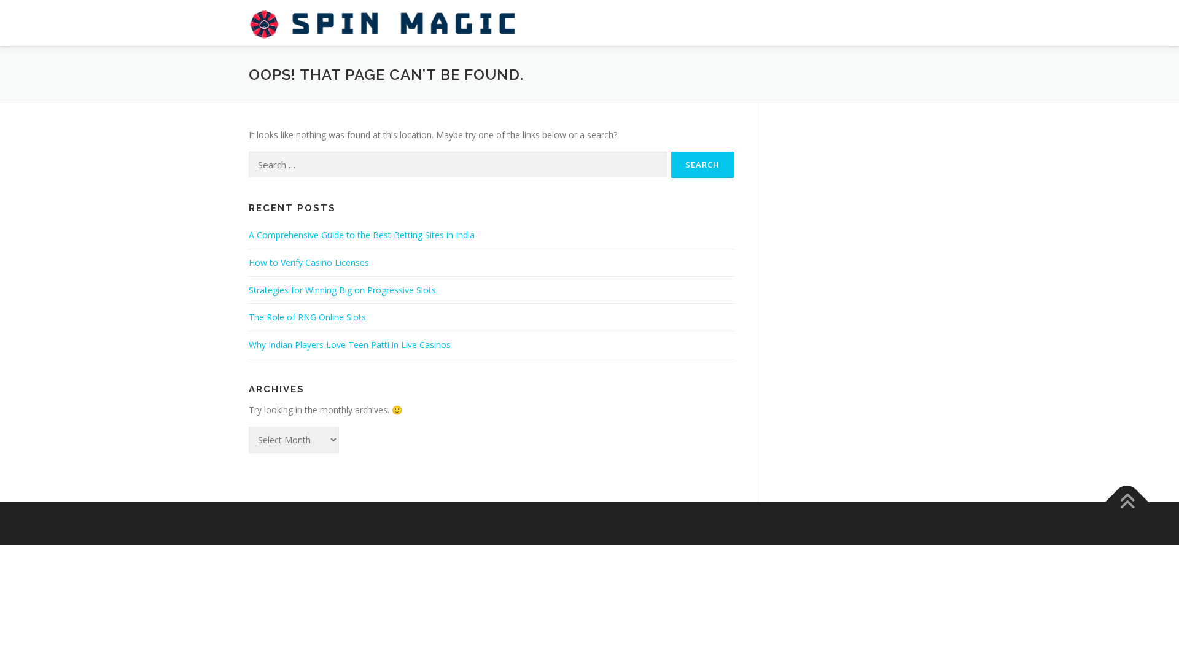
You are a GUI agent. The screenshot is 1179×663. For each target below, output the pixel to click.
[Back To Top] (1127, 502)
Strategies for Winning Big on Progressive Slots (342, 290)
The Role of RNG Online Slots (307, 317)
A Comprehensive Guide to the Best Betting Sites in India (362, 235)
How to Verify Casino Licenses (309, 262)
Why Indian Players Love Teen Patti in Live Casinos (350, 345)
